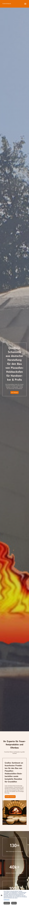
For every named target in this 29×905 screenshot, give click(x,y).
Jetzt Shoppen (14, 392)
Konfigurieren (6, 899)
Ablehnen (14, 903)
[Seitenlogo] (7, 5)
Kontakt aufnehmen (10, 796)
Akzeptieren (6, 903)
